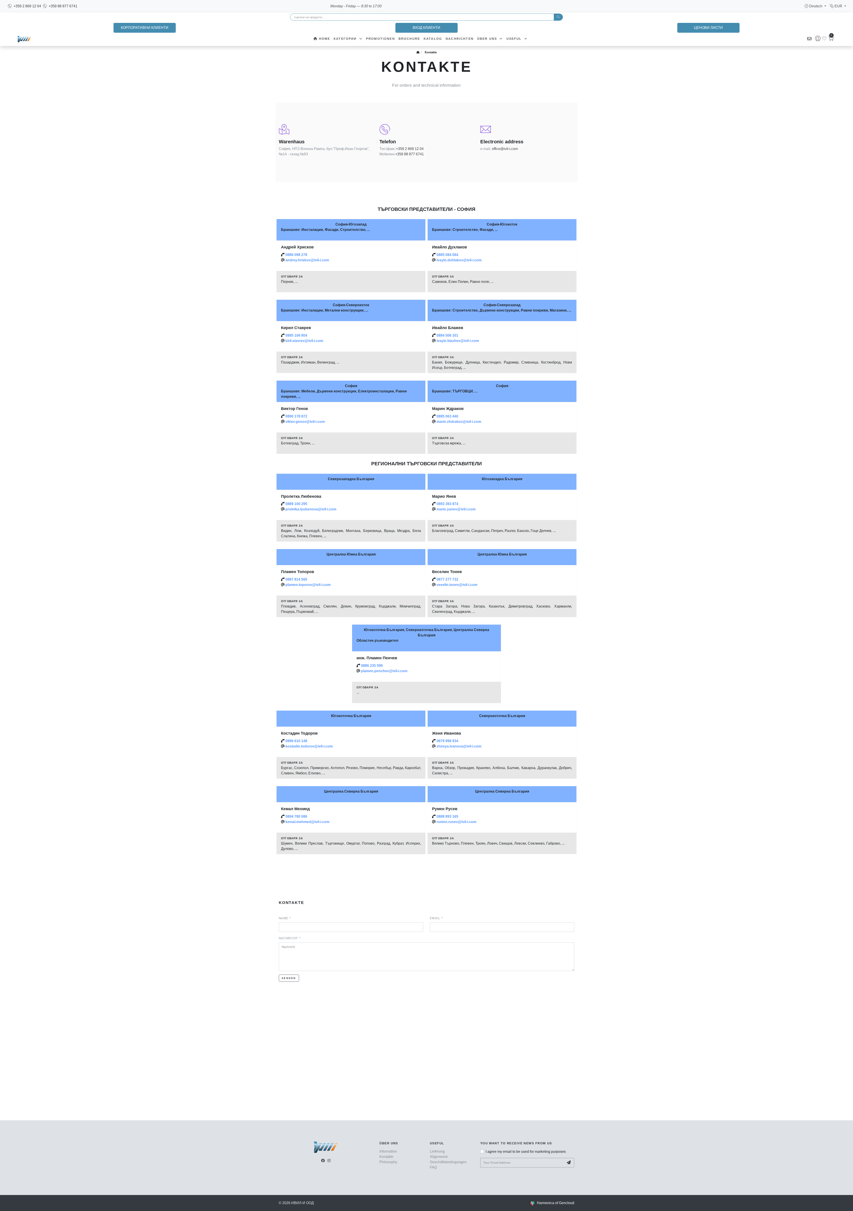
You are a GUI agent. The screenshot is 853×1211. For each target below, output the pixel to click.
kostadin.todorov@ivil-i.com (309, 746)
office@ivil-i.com (505, 149)
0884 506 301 (447, 335)
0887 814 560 (296, 579)
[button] (815, 6)
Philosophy (388, 1162)
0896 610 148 (296, 741)
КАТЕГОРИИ (346, 38)
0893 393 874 (447, 504)
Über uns (487, 38)
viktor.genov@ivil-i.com (305, 422)
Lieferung (437, 1151)
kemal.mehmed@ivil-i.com (307, 822)
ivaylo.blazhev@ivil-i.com (457, 341)
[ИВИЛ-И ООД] (24, 39)
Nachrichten (460, 38)
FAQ (433, 1167)
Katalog (433, 38)
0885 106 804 (296, 335)
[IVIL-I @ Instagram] (329, 1161)
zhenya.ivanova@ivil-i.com (458, 746)
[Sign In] (818, 39)
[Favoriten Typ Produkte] (824, 38)
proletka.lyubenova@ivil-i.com (310, 509)
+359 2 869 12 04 (410, 149)
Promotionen (380, 38)
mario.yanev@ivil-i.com (456, 509)
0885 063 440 (447, 416)
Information (388, 1151)
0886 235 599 (372, 665)
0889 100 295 (296, 504)
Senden (289, 978)
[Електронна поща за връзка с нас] (809, 39)
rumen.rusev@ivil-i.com (456, 822)
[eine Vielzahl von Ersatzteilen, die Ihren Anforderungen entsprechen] (417, 52)
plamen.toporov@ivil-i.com (308, 585)
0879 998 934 (447, 741)
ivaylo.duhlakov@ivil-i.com (459, 260)
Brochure (409, 38)
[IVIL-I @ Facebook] (323, 1161)
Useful (514, 38)
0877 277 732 (447, 579)
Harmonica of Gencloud (555, 1203)
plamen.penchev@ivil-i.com (384, 671)
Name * (285, 918)
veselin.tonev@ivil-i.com (456, 585)
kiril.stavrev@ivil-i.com (304, 341)
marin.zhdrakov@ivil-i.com (458, 422)
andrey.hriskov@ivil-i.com (307, 260)
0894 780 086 (296, 816)
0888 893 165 (447, 816)
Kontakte (431, 52)
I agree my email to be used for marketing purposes (526, 1151)
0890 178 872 (296, 416)
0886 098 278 (296, 255)
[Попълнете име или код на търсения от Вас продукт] (558, 17)
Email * (436, 918)
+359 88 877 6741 (409, 154)
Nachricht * (290, 938)
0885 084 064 (447, 255)
